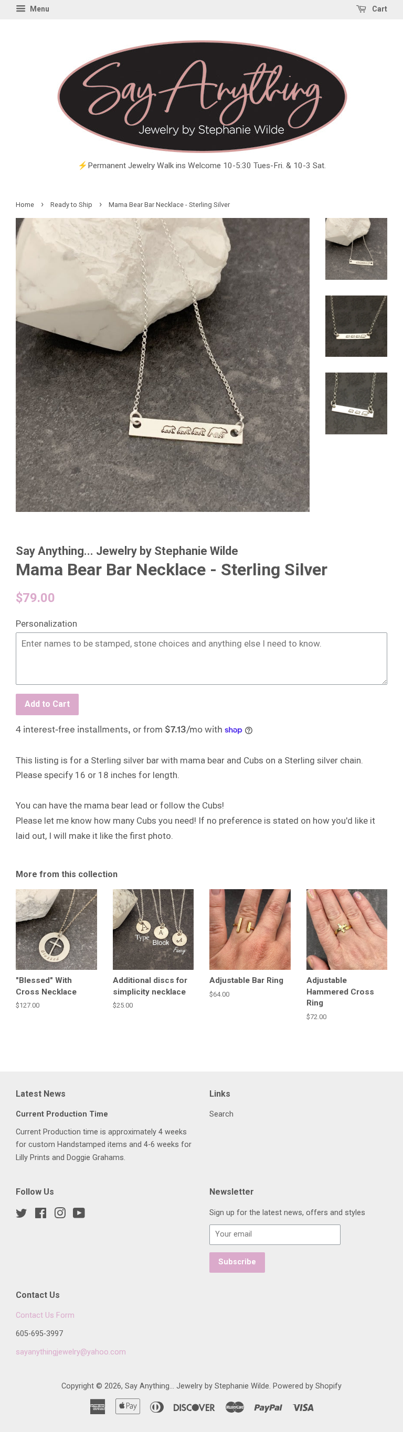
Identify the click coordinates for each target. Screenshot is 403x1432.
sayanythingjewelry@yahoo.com (71, 1352)
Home (25, 205)
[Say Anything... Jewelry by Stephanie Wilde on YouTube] (79, 1215)
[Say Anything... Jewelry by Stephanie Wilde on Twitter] (21, 1215)
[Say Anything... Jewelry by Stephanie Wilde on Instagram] (60, 1215)
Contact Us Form (45, 1315)
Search (221, 1114)
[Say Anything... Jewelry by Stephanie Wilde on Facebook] (41, 1215)
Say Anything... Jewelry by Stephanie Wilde (197, 1386)
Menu (38, 9)
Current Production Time (62, 1114)
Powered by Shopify (307, 1386)
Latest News (41, 1094)
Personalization (46, 623)
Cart (378, 9)
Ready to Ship (71, 205)
